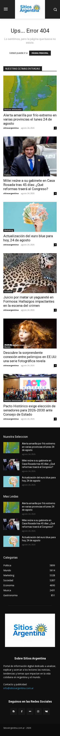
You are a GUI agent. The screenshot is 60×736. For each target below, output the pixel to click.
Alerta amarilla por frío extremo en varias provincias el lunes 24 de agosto (29, 119)
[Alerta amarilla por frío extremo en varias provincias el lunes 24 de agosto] (30, 93)
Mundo (7, 347)
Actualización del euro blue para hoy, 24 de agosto (28, 238)
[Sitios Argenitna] (30, 630)
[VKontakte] (46, 711)
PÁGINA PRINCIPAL (40, 53)
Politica (7, 175)
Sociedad (8, 291)
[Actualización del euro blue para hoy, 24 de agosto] (30, 217)
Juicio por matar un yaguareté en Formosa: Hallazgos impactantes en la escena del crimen (28, 301)
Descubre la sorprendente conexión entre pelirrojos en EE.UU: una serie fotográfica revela (30, 357)
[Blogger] (13, 711)
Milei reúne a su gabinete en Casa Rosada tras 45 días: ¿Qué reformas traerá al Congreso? (29, 185)
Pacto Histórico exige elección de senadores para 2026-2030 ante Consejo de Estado (29, 410)
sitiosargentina (11, 128)
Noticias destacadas (13, 109)
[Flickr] (30, 711)
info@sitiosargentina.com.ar (18, 688)
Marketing (8, 230)
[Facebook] (21, 711)
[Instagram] (38, 711)
